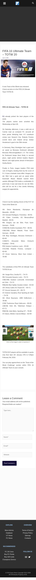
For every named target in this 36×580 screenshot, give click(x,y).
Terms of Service (28, 533)
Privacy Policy (28, 535)
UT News (9, 538)
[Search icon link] (33, 3)
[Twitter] (29, 560)
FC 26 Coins (9, 554)
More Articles (9, 533)
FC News (9, 541)
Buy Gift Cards (9, 559)
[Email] (26, 560)
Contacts (27, 541)
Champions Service (9, 562)
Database (9, 535)
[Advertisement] (18, 23)
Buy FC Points (9, 557)
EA (3, 116)
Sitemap (28, 538)
